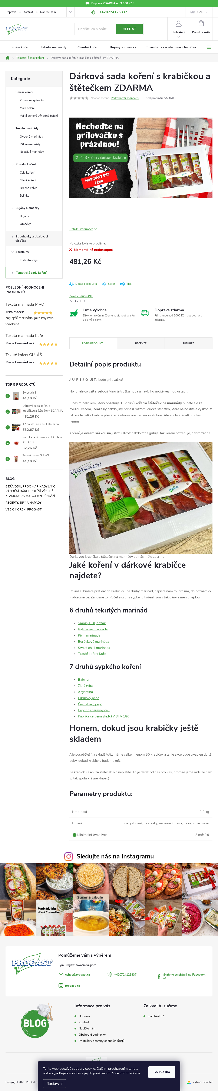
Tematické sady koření (31, 273)
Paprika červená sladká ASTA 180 (103, 716)
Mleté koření (28, 180)
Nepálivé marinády (32, 152)
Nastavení (54, 1083)
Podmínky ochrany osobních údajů (102, 1041)
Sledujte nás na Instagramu (115, 856)
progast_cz (72, 986)
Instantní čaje (28, 260)
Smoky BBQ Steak (92, 623)
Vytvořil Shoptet (202, 1082)
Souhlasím (162, 1072)
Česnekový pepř (90, 704)
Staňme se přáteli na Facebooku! (184, 976)
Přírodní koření (26, 164)
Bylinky (24, 196)
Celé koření (27, 173)
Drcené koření (29, 188)
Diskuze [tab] (188, 343)
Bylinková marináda (93, 629)
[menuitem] (21, 47)
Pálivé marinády (30, 144)
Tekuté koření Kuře (92, 653)
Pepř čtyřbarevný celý (94, 710)
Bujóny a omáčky (27, 208)
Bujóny (24, 216)
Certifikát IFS (156, 1016)
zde (137, 1073)
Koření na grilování (32, 100)
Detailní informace (81, 229)
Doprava (11, 12)
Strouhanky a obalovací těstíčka (32, 238)
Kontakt (28, 12)
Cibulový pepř (88, 698)
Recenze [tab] (140, 343)
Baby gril (84, 679)
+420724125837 (125, 975)
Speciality (22, 252)
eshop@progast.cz (77, 975)
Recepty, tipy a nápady (23, 503)
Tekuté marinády (27, 128)
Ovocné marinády (31, 137)
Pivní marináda (89, 635)
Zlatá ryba (85, 685)
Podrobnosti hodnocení (125, 98)
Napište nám (48, 12)
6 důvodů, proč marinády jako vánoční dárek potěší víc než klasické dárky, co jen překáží (31, 491)
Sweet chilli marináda (94, 647)
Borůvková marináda (93, 641)
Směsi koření (24, 92)
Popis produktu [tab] (93, 343)
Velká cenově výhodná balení (39, 116)
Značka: (81, 296)
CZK (200, 12)
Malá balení (27, 108)
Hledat (129, 29)
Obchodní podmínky (92, 1035)
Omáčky (25, 224)
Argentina (85, 692)
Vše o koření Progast (24, 509)
